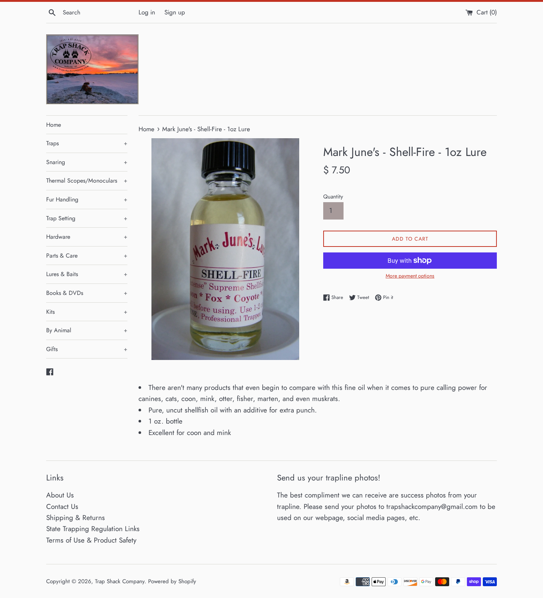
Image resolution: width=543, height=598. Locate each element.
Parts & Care (86, 255)
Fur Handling (86, 199)
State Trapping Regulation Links (93, 529)
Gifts (86, 349)
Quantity (333, 197)
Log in (147, 12)
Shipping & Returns (75, 518)
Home (53, 124)
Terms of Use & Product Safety (91, 540)
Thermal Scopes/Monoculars (86, 180)
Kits (86, 312)
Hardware (86, 236)
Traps (86, 143)
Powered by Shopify (172, 581)
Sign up (174, 12)
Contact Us (62, 507)
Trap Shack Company (119, 581)
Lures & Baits (86, 274)
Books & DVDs (86, 293)
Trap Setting (86, 218)
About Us (60, 495)
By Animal (86, 330)
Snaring (86, 162)
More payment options (410, 275)
